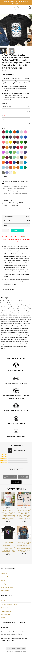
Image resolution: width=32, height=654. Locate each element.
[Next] (29, 30)
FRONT (21, 203)
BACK (5, 205)
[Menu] (2, 8)
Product (4, 103)
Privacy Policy (5, 614)
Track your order (6, 584)
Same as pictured (9, 203)
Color (4, 128)
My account (5, 590)
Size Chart (4, 601)
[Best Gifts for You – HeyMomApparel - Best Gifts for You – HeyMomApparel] (16, 8)
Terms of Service (6, 611)
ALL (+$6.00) (15, 205)
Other (5, 176)
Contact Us (4, 577)
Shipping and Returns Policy (9, 604)
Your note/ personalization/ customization (15, 182)
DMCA (3, 618)
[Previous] (2, 30)
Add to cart (17, 230)
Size (3, 116)
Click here (26, 237)
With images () (11, 477)
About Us (4, 573)
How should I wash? (7, 587)
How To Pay (5, 607)
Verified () (24, 477)
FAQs (3, 580)
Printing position (7, 200)
